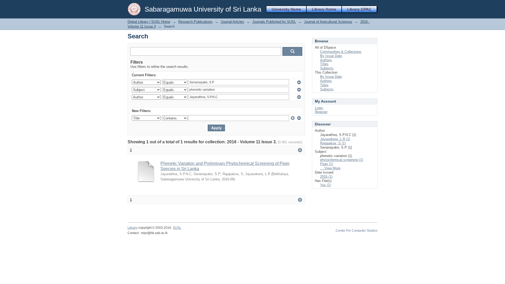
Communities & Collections (340, 52)
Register (321, 112)
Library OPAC (359, 9)
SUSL (177, 228)
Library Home (324, 9)
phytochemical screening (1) (341, 160)
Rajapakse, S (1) (333, 143)
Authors (326, 60)
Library (133, 228)
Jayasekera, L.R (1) (335, 139)
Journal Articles (232, 22)
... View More (330, 168)
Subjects (327, 68)
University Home (286, 9)
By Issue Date (331, 56)
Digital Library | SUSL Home (149, 22)
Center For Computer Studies (356, 230)
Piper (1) (326, 164)
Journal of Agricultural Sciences (328, 22)
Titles (324, 64)
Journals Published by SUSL (274, 22)
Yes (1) (325, 185)
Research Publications (195, 22)
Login (319, 108)
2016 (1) (326, 177)
